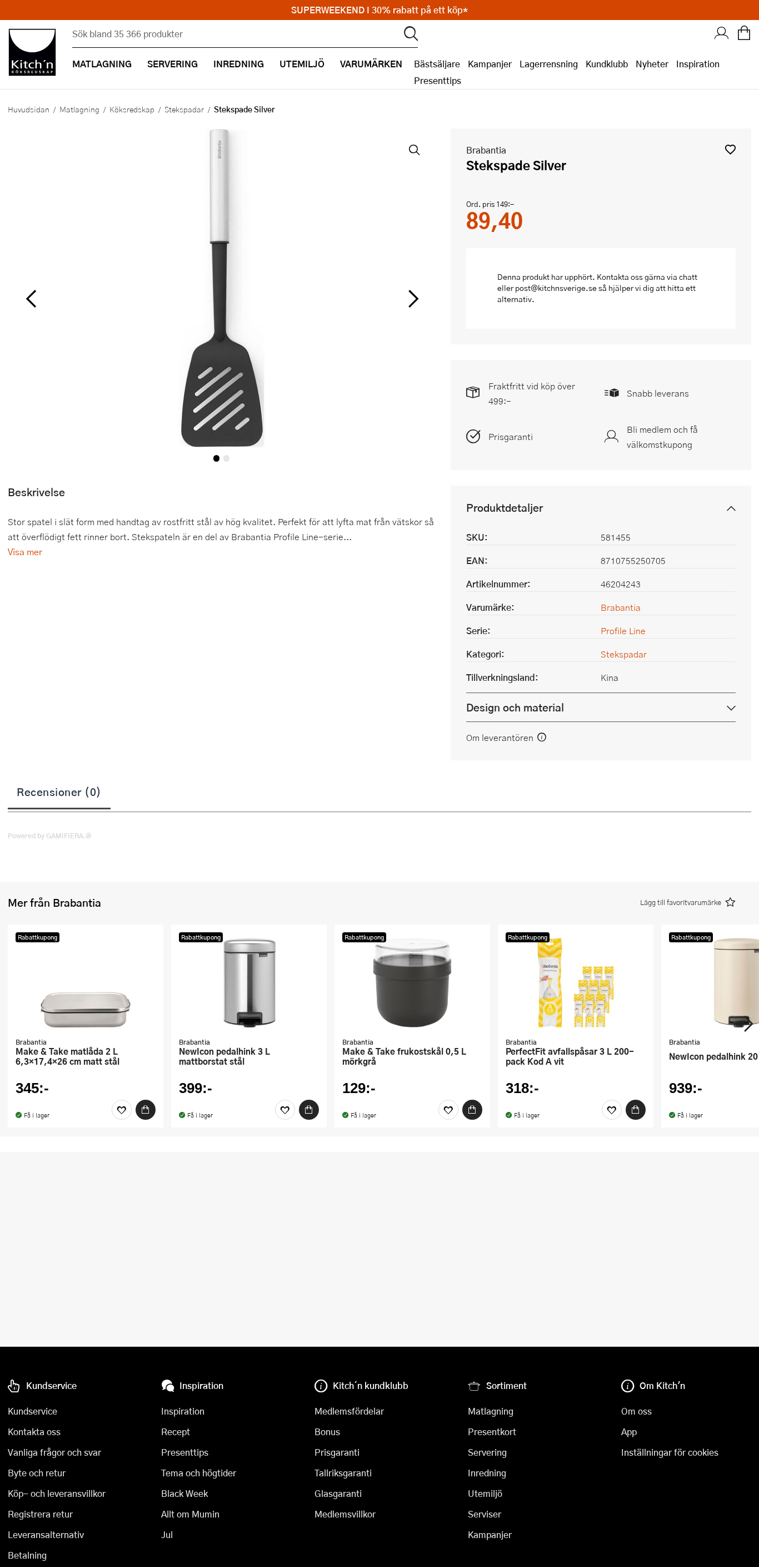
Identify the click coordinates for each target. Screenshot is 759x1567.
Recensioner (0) (59, 791)
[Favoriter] (122, 1110)
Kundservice (32, 1411)
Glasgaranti (338, 1493)
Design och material (515, 707)
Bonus (327, 1431)
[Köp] (146, 1110)
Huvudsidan (28, 109)
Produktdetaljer (504, 508)
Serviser (484, 1513)
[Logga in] (722, 34)
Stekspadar (184, 109)
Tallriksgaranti (343, 1472)
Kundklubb (607, 63)
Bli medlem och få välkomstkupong (662, 437)
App (629, 1431)
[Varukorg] (744, 34)
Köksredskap (131, 109)
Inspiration (698, 63)
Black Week (184, 1493)
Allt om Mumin (190, 1513)
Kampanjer (490, 63)
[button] (730, 149)
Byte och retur (37, 1472)
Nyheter (652, 63)
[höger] (412, 299)
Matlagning (79, 109)
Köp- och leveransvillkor (57, 1493)
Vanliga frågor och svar (54, 1452)
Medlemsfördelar (349, 1411)
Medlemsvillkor (345, 1513)
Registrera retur (40, 1513)
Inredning (487, 1472)
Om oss (636, 1411)
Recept (175, 1431)
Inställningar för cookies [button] (669, 1452)
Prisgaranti (510, 436)
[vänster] (31, 299)
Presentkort (492, 1431)
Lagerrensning (549, 63)
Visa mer (25, 551)
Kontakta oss (34, 1431)
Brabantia (486, 150)
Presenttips (437, 80)
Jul (167, 1534)
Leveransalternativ (46, 1534)
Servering (487, 1452)
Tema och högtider (198, 1472)
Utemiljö (485, 1493)
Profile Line (623, 630)
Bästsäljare (437, 63)
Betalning (27, 1555)
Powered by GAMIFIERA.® (50, 836)
